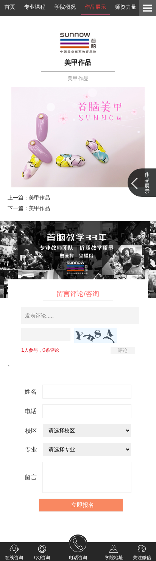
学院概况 (65, 7)
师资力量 (125, 7)
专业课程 (34, 7)
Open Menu (147, 8)
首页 (10, 7)
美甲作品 (39, 198)
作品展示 (95, 7)
